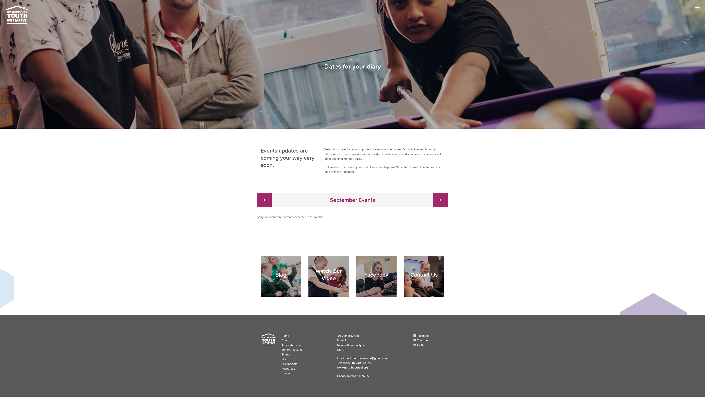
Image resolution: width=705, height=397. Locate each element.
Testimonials (289, 363)
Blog (284, 359)
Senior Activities (291, 349)
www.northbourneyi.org (352, 367)
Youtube (422, 340)
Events (285, 354)
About (285, 340)
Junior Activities (291, 345)
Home (285, 335)
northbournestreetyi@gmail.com (367, 358)
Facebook (422, 335)
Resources (288, 368)
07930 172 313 (361, 362)
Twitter (421, 345)
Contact (286, 373)
